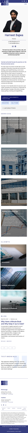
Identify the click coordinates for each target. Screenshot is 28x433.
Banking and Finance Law (10, 211)
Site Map (11, 428)
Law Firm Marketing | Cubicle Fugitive (14, 431)
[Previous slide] (4, 348)
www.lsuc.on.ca (12, 420)
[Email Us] (26, 1)
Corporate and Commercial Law (12, 119)
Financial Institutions (9, 270)
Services (13, 408)
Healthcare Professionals (11, 293)
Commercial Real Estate (9, 181)
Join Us (25, 408)
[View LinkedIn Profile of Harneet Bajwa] (15, 46)
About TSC (3, 408)
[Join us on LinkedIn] (22, 1)
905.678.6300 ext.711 (14, 41)
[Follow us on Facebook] (24, 1)
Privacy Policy (16, 428)
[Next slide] (12, 348)
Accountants (6, 246)
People (9, 408)
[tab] (13, 98)
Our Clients (19, 408)
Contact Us (24, 409)
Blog (3, 409)
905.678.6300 (4, 394)
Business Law (4, 319)
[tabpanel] (14, 108)
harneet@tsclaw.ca (14, 43)
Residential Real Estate (9, 150)
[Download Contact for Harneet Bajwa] (13, 46)
